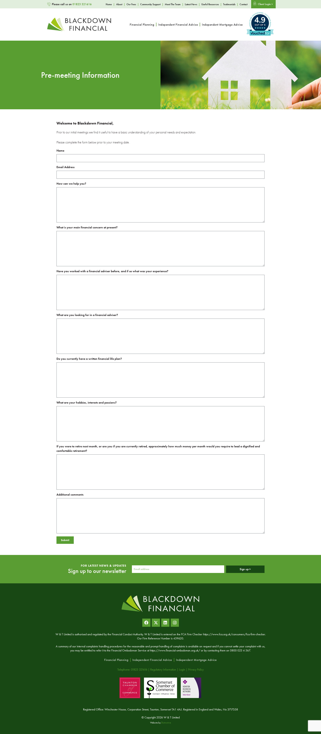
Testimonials (229, 4)
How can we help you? (71, 184)
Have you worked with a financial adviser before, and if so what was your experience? (112, 271)
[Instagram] (175, 623)
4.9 (259, 20)
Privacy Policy (196, 669)
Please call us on (72, 4)
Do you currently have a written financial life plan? (89, 359)
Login (182, 669)
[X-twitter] (156, 623)
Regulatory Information (163, 669)
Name (60, 151)
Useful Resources (210, 4)
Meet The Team (173, 4)
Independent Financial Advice (178, 24)
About (119, 4)
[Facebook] (146, 623)
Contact (243, 4)
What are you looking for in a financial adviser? (87, 315)
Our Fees (131, 4)
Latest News (191, 4)
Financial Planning (142, 24)
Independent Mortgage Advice (222, 24)
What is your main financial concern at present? (87, 227)
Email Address (65, 167)
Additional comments (69, 495)
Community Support (150, 4)
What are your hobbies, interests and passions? (86, 402)
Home (109, 4)
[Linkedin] (165, 623)
